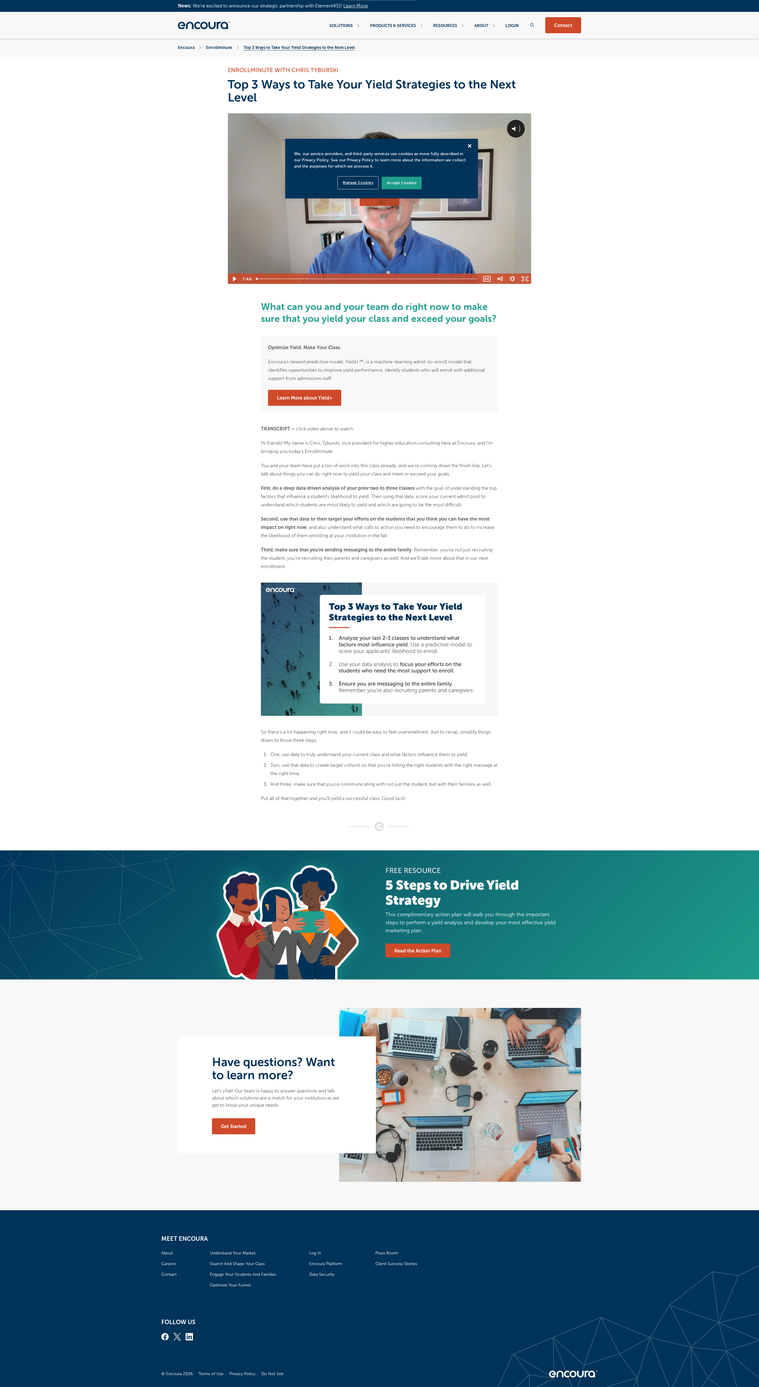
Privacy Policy (242, 1374)
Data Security (321, 1274)
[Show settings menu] (512, 278)
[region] (381, 169)
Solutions (341, 25)
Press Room (386, 1253)
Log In (315, 1253)
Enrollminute (219, 47)
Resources (445, 25)
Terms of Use (211, 1374)
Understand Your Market (233, 1253)
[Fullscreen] (525, 278)
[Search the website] (532, 25)
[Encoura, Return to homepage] (204, 25)
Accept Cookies (401, 183)
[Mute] (499, 278)
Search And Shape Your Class (237, 1264)
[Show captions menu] (487, 278)
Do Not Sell (272, 1374)
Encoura (186, 47)
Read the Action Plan (417, 950)
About (481, 25)
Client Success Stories (396, 1264)
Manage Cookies (358, 183)
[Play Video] (234, 278)
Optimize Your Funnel (230, 1285)
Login (512, 25)
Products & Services (393, 25)
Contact (563, 25)
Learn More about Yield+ (304, 397)
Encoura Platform (325, 1264)
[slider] (367, 278)
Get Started (233, 1126)
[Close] (469, 145)
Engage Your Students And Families (243, 1274)
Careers (168, 1264)
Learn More (355, 5)
